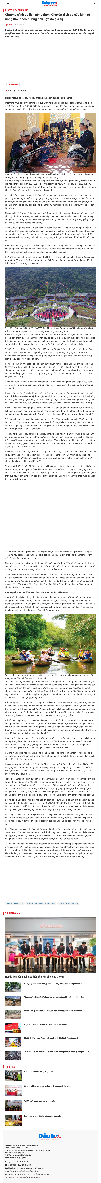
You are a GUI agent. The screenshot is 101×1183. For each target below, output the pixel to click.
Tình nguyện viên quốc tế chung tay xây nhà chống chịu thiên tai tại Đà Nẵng (54, 997)
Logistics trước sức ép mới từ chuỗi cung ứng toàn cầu (45, 1024)
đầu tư (28, 98)
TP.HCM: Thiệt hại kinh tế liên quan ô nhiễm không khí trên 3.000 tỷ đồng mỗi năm (56, 1052)
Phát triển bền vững (16, 10)
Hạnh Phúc (8, 25)
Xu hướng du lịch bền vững (17, 91)
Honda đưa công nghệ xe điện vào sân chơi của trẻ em (34, 976)
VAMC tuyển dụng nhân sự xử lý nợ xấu (39, 1101)
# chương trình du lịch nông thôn (68, 903)
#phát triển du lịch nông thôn (15, 903)
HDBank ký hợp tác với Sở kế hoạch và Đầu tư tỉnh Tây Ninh (47, 1086)
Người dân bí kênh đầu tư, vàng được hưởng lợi (42, 1116)
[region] (50, 60)
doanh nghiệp (24, 249)
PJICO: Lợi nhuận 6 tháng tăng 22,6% (38, 1071)
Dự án (17, 770)
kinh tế (59, 106)
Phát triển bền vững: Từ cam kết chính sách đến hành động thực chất (51, 1038)
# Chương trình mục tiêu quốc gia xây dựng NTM (41, 903)
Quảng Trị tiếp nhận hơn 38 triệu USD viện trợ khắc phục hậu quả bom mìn (53, 1011)
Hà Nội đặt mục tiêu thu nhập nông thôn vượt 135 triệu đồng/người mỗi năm (54, 983)
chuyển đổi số (72, 237)
